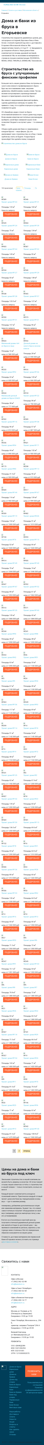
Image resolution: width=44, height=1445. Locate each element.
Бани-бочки (14, 1405)
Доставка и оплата (9, 1242)
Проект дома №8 (8, 987)
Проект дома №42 (9, 657)
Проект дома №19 (9, 752)
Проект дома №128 (9, 296)
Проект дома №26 (9, 1011)
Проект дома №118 (9, 1035)
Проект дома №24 (31, 1058)
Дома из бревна (11, 179)
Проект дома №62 (31, 893)
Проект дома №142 (9, 799)
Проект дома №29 (31, 1035)
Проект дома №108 (31, 422)
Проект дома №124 (9, 226)
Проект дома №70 (31, 1082)
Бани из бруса (33, 159)
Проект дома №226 (31, 516)
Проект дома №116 (9, 422)
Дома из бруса (11, 159)
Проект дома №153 (9, 893)
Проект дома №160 (31, 610)
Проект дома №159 (9, 822)
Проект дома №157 (31, 296)
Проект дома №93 (31, 705)
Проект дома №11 (9, 1082)
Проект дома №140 (31, 563)
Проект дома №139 (31, 226)
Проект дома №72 (31, 752)
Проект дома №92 (9, 372)
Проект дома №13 (31, 917)
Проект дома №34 (31, 681)
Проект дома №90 (9, 634)
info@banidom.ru (17, 1284)
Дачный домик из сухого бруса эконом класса (32, 345)
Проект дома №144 (9, 492)
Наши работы (14, 1412)
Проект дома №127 (9, 273)
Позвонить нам (34, 1371)
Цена (19, 188)
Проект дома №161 (31, 320)
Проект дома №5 (8, 681)
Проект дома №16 (9, 917)
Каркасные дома (11, 169)
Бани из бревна (15, 1392)
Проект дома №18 (31, 728)
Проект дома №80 (9, 469)
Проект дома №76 (9, 540)
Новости (12, 1419)
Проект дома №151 (9, 320)
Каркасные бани (33, 169)
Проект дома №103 (31, 964)
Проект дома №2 (30, 775)
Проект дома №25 (9, 1105)
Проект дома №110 (31, 540)
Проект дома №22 (31, 1011)
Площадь (27, 188)
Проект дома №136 (9, 870)
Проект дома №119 (9, 516)
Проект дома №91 (9, 964)
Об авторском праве (34, 1393)
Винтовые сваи (15, 1407)
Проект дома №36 (31, 1105)
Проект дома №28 (31, 870)
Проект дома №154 (9, 1058)
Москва (22, 5)
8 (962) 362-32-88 (10, 5)
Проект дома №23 (31, 799)
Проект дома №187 (9, 587)
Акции (11, 1422)
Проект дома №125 (9, 775)
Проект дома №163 (9, 202)
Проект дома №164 (9, 249)
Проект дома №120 (9, 610)
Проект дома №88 (31, 634)
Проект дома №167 (31, 492)
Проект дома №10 (9, 1129)
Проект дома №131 (31, 202)
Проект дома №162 (31, 249)
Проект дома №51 (31, 657)
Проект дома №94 (9, 445)
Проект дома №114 (9, 728)
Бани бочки (33, 179)
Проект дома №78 (9, 846)
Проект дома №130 (31, 1129)
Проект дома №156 (9, 705)
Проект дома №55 (9, 940)
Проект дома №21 (31, 846)
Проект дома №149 (9, 563)
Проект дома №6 (30, 940)
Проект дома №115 (31, 822)
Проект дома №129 (31, 273)
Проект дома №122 (31, 396)
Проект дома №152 (31, 587)
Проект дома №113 (31, 469)
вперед (27, 1151)
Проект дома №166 (31, 372)
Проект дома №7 (30, 987)
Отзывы (12, 1434)
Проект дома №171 (31, 445)
